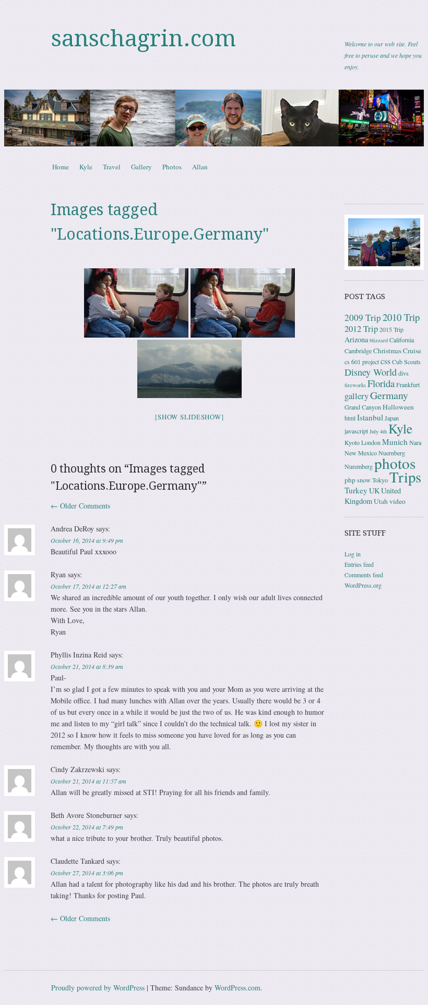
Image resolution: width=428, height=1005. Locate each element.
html (349, 418)
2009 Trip (362, 318)
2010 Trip (401, 317)
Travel (112, 166)
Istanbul (370, 417)
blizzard (379, 340)
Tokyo (380, 480)
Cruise (412, 350)
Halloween (398, 407)
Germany (389, 395)
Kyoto (352, 442)
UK (374, 490)
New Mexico (360, 453)
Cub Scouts (406, 361)
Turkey (355, 490)
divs (403, 373)
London (371, 442)
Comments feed (363, 574)
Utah (381, 501)
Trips (405, 477)
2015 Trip (391, 329)
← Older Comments (80, 506)
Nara (415, 442)
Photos (172, 166)
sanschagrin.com (143, 38)
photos (394, 463)
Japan (392, 418)
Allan (200, 166)
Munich (395, 442)
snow (364, 480)
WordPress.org (363, 585)
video (397, 501)
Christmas (387, 350)
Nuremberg (358, 466)
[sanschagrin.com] (214, 118)
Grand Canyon (362, 407)
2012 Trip (361, 328)
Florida (381, 383)
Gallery (141, 166)
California (401, 340)
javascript (356, 431)
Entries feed (359, 564)
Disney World (370, 372)
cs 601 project (361, 361)
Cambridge (358, 350)
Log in (352, 554)
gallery (356, 396)
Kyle (85, 166)
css (385, 361)
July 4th (378, 431)
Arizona (356, 339)
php (349, 480)
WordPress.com (237, 987)
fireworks (355, 385)
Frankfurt (408, 384)
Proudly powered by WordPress (98, 987)
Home (60, 166)
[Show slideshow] (189, 416)
